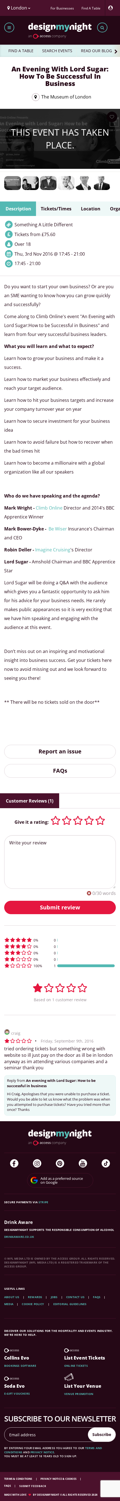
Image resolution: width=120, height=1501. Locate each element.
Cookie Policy (33, 1304)
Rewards (35, 1297)
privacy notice (42, 1452)
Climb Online (49, 508)
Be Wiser (58, 529)
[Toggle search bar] (102, 27)
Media (8, 1304)
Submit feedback (32, 1486)
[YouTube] (83, 1163)
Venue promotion (78, 1394)
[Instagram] (37, 1163)
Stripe (43, 1202)
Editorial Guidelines (70, 1304)
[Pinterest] (60, 1163)
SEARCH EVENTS (57, 50)
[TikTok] (106, 1163)
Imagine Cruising (52, 550)
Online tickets (76, 1366)
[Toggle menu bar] (9, 27)
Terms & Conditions (18, 1479)
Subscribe (101, 1434)
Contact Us (75, 1297)
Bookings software (20, 1366)
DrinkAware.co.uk (19, 1237)
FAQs (60, 770)
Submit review (60, 907)
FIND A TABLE (20, 50)
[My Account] (112, 8)
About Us (12, 1297)
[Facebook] (14, 1163)
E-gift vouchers (17, 1394)
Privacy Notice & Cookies (58, 1479)
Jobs (54, 1297)
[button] (60, 940)
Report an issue (60, 751)
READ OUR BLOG (96, 50)
